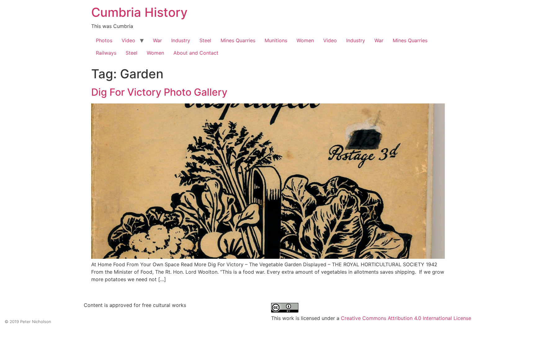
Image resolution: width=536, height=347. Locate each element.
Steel (205, 40)
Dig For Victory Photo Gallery (159, 92)
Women (305, 40)
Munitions (276, 40)
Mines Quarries (238, 40)
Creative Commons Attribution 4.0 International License (406, 318)
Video (128, 40)
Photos (104, 40)
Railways (106, 53)
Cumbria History (139, 12)
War (157, 40)
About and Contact (195, 53)
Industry (180, 40)
